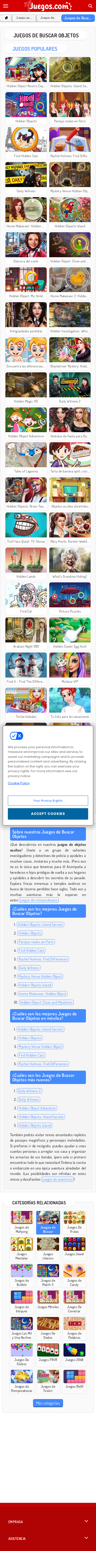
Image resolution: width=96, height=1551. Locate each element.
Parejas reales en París (36, 941)
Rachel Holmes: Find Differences (43, 959)
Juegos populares (24, 17)
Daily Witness (29, 967)
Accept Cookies (48, 813)
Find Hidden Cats (31, 950)
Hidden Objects (30, 933)
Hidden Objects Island (35, 985)
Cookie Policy (19, 783)
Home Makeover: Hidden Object (42, 993)
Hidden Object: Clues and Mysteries (46, 1002)
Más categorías (48, 1403)
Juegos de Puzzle (48, 17)
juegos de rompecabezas (39, 900)
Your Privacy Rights (48, 800)
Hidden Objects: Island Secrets (40, 924)
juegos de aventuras (58, 1179)
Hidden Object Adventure (37, 1108)
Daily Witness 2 (29, 1090)
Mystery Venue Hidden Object (40, 976)
